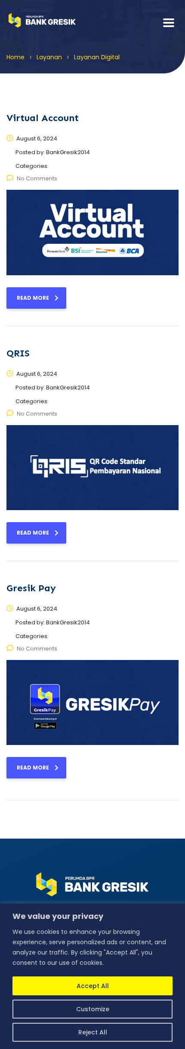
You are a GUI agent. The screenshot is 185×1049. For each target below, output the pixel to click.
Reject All (92, 1032)
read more (33, 297)
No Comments (37, 178)
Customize (92, 1009)
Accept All (93, 986)
